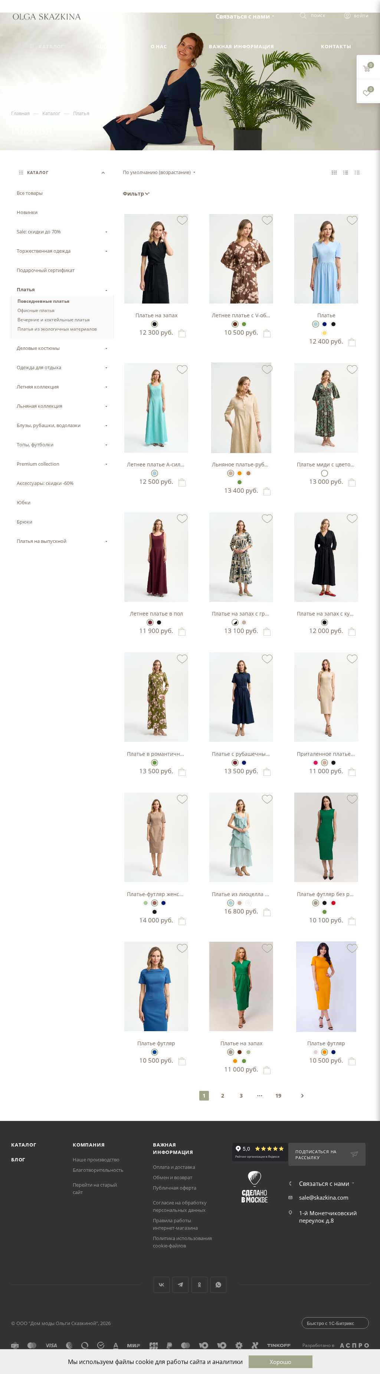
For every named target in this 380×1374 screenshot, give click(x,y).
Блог (18, 1159)
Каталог (23, 1144)
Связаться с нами (243, 16)
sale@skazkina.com (323, 1197)
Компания (89, 1144)
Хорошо (280, 1361)
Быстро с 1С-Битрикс (330, 1323)
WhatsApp (218, 1285)
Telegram (181, 1285)
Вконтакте (162, 1285)
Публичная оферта (174, 1187)
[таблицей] (357, 172)
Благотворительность (98, 1170)
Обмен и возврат (172, 1177)
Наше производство (96, 1159)
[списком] (346, 172)
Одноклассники (199, 1285)
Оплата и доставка (174, 1167)
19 (278, 1095)
